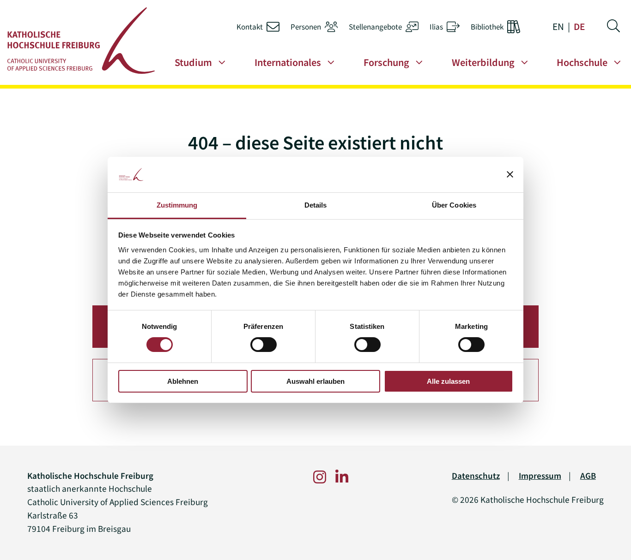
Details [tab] (315, 205)
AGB (588, 476)
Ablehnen (182, 381)
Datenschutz (476, 476)
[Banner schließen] (510, 174)
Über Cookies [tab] (454, 205)
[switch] (263, 344)
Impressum (540, 476)
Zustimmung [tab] (177, 205)
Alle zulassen (448, 381)
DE (579, 26)
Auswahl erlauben (315, 381)
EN (558, 26)
